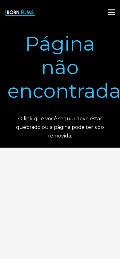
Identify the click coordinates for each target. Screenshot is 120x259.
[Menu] (111, 12)
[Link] (20, 12)
